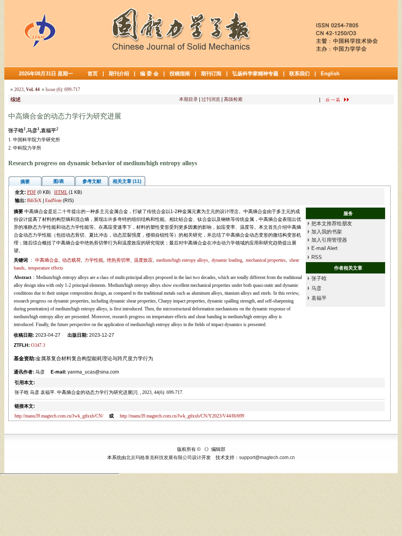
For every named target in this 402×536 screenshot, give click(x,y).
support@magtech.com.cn (267, 457)
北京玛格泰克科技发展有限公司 (159, 457)
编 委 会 (149, 74)
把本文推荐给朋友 (331, 223)
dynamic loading (227, 260)
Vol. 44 (33, 89)
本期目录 (188, 99)
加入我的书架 (326, 232)
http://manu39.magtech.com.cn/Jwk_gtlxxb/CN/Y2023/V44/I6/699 (182, 416)
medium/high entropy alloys (182, 260)
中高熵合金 (46, 260)
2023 (19, 89)
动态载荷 (71, 260)
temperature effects (45, 268)
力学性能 (93, 260)
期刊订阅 (211, 74)
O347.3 (38, 345)
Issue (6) (54, 89)
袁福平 (319, 298)
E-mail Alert (324, 248)
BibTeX (34, 200)
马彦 (316, 288)
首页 (93, 74)
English (330, 74)
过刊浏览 (210, 99)
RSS (316, 257)
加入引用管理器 (329, 240)
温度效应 (143, 260)
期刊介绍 (119, 74)
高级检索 (233, 99)
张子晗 (319, 278)
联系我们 (299, 74)
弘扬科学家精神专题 (255, 74)
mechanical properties (266, 260)
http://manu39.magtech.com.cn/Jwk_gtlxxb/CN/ (59, 416)
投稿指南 (180, 74)
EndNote (53, 200)
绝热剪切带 (118, 260)
